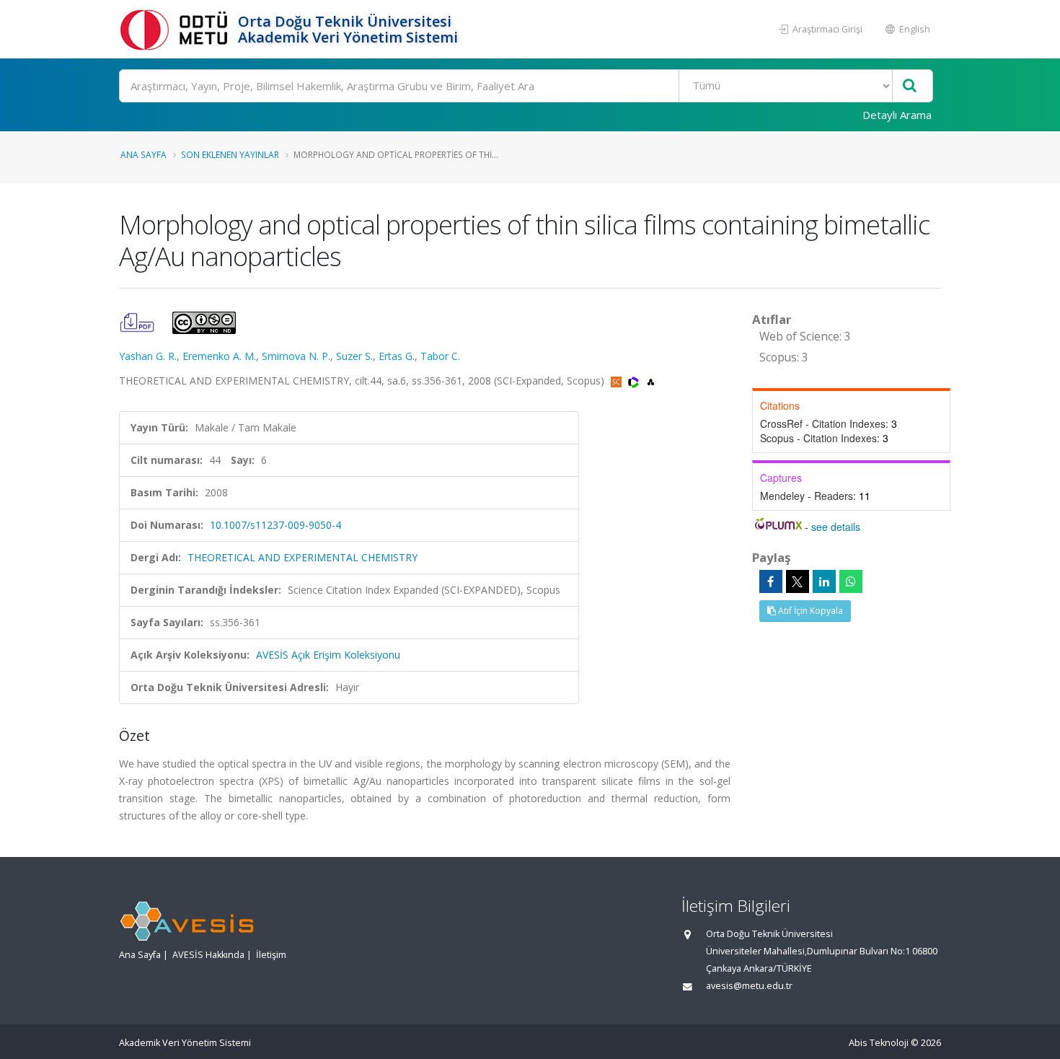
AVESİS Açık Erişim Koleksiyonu (328, 655)
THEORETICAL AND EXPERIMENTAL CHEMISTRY (302, 557)
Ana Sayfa (143, 154)
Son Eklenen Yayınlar (230, 154)
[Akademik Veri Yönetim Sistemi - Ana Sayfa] (176, 29)
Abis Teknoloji (879, 1043)
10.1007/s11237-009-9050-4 (275, 525)
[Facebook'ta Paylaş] (770, 581)
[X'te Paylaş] (797, 581)
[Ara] (909, 86)
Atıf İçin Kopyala (809, 611)
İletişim (271, 955)
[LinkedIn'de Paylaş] (824, 581)
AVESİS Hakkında (208, 955)
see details (835, 526)
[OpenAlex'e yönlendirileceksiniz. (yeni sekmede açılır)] (650, 380)
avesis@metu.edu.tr (749, 986)
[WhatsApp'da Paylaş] (850, 581)
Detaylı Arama (897, 114)
